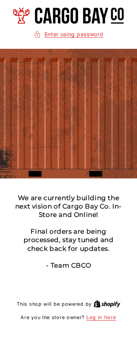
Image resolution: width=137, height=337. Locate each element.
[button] (69, 34)
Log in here (101, 317)
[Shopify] (107, 304)
